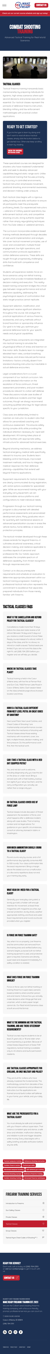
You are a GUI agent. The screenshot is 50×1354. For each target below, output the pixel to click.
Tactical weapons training (13, 1161)
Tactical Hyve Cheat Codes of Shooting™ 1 (21, 1238)
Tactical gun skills (29, 1165)
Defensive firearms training (33, 1174)
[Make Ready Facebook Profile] (21, 1332)
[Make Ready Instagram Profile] (15, 1332)
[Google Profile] (5, 1332)
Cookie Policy (22, 1347)
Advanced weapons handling (14, 1169)
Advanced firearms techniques (34, 1178)
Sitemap (29, 1347)
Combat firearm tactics (12, 1165)
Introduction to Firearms (15, 1203)
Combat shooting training (12, 1178)
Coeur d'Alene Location (12, 1316)
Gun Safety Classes (13, 1210)
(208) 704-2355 (32, 1266)
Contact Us (41, 5)
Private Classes (11, 1217)
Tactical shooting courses (12, 1174)
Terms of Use (6, 1347)
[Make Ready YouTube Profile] (10, 1332)
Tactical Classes (12, 1224)
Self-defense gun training (35, 1169)
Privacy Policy (13, 1347)
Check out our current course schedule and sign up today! (25, 13)
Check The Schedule (15, 151)
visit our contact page (14, 1269)
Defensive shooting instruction (34, 1161)
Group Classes (11, 1231)
